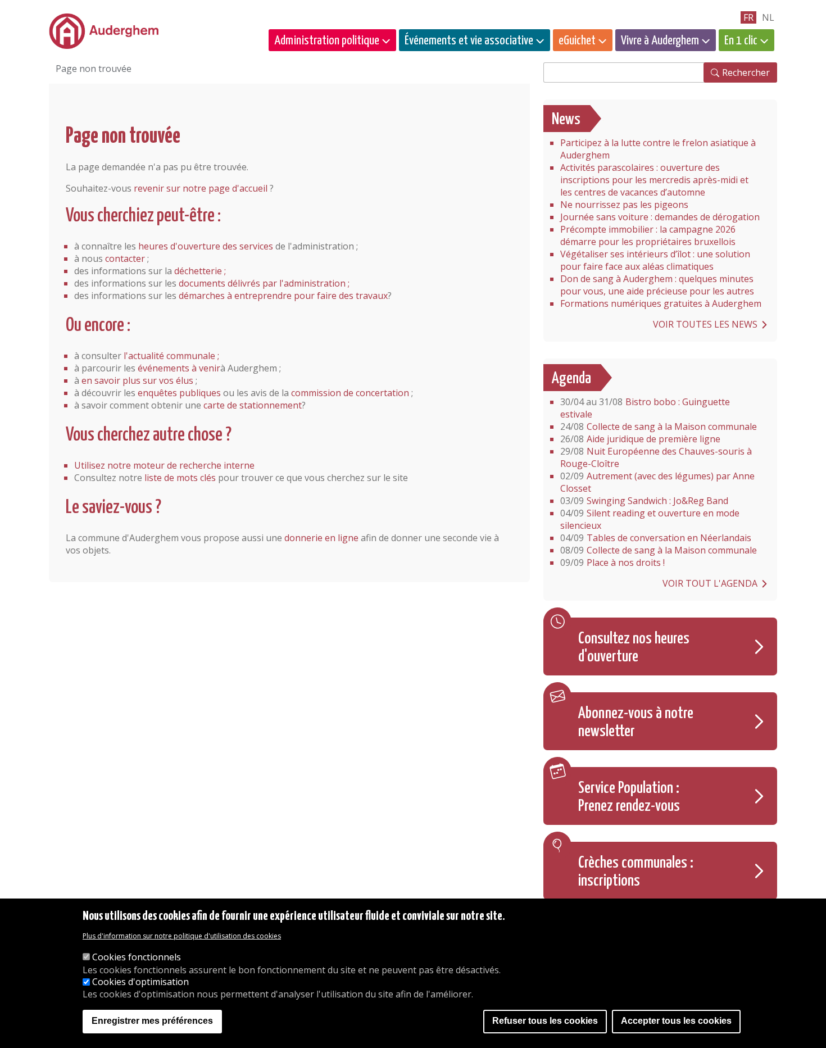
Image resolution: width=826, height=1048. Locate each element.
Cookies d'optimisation (140, 982)
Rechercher (746, 72)
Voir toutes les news (705, 324)
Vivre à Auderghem (660, 40)
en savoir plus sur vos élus (137, 380)
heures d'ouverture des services (205, 246)
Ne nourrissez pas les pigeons (624, 204)
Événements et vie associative (469, 40)
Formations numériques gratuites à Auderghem (660, 303)
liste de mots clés (180, 477)
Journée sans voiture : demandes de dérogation (660, 217)
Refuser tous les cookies (545, 1021)
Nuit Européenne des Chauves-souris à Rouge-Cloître (656, 457)
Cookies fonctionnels (136, 957)
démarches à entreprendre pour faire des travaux (283, 295)
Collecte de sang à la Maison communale (658, 426)
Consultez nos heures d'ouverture (633, 648)
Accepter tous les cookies (676, 1021)
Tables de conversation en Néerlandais (655, 538)
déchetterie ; (200, 271)
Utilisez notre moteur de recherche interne (164, 465)
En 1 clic (740, 40)
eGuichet (577, 40)
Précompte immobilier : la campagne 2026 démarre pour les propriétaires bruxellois (648, 235)
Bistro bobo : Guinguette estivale (645, 408)
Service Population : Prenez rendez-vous (629, 797)
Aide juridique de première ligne (640, 439)
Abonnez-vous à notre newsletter (635, 723)
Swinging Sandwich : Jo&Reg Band (644, 500)
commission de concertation (350, 393)
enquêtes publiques (179, 393)
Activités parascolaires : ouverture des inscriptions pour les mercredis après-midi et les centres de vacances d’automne (654, 179)
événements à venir (179, 368)
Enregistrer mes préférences (152, 1021)
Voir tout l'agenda (709, 583)
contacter (125, 258)
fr (748, 17)
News (566, 120)
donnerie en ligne (321, 538)
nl (768, 17)
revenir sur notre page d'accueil (200, 188)
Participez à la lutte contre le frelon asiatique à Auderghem (658, 149)
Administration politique (326, 40)
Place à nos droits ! (612, 562)
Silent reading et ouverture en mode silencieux (649, 519)
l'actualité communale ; (171, 356)
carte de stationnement (252, 405)
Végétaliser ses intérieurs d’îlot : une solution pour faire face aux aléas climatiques (655, 260)
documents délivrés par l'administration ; (264, 283)
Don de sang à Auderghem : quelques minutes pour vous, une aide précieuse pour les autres (657, 285)
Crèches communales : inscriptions (635, 872)
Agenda (571, 379)
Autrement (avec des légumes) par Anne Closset (657, 482)
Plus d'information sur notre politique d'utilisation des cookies (182, 936)
